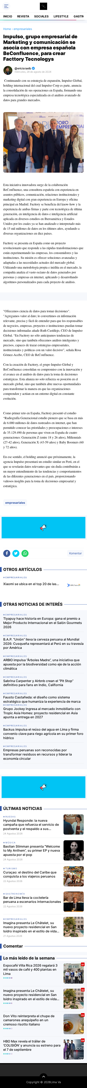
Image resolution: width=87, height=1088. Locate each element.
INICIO (7, 16)
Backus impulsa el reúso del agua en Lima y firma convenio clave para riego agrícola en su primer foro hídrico (43, 733)
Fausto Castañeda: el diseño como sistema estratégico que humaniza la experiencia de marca (42, 699)
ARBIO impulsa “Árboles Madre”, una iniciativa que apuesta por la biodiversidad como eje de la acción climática (42, 664)
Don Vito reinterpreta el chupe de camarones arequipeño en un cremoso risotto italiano (28, 1020)
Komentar (75, 553)
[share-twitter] (15, 553)
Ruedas (10, 816)
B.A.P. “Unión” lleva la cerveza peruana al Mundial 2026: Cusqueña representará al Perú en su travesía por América (43, 643)
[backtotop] (43, 1077)
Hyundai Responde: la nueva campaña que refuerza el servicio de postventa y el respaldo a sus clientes (31, 824)
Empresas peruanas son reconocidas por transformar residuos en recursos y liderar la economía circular (37, 754)
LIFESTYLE (61, 16)
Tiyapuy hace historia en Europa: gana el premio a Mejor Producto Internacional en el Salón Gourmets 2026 (42, 622)
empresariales (15, 502)
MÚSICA (10, 842)
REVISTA (23, 16)
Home (7, 29)
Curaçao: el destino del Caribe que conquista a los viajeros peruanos (29, 874)
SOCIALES (41, 16)
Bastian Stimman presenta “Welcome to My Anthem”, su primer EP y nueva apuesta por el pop (31, 850)
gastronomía (15, 893)
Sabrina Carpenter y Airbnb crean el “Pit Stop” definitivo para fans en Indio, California (38, 683)
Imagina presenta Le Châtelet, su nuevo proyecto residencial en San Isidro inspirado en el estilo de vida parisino (30, 927)
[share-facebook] (6, 553)
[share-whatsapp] (25, 553)
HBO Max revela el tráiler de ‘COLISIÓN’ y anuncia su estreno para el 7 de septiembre (31, 1045)
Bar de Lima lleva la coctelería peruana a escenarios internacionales (32, 900)
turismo (11, 868)
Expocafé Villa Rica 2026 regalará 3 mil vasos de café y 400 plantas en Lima (30, 969)
